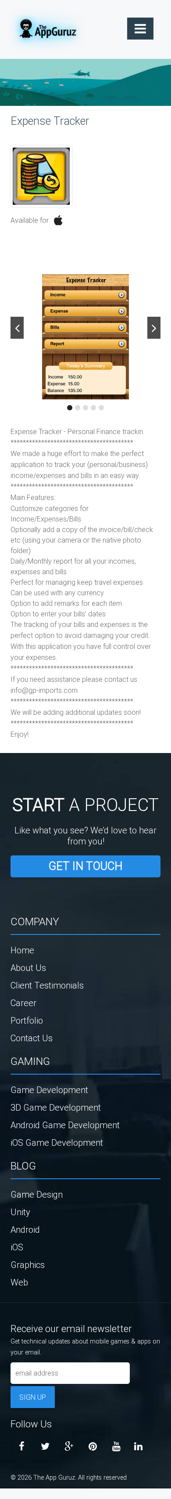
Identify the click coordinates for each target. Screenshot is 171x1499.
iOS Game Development (57, 1142)
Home (22, 950)
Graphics (28, 1264)
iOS (17, 1247)
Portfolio (27, 1020)
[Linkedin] (138, 1447)
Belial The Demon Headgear (11, 1495)
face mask (2, 1495)
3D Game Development (56, 1107)
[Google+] (69, 1447)
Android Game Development (65, 1124)
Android (25, 1229)
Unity (20, 1211)
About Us (28, 967)
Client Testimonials (47, 985)
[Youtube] (116, 1447)
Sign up (32, 1397)
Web (19, 1282)
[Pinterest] (92, 1447)
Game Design (37, 1194)
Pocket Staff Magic (21, 1495)
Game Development (49, 1089)
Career (23, 1002)
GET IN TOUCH (85, 866)
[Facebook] (21, 1447)
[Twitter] (45, 1447)
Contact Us (32, 1037)
